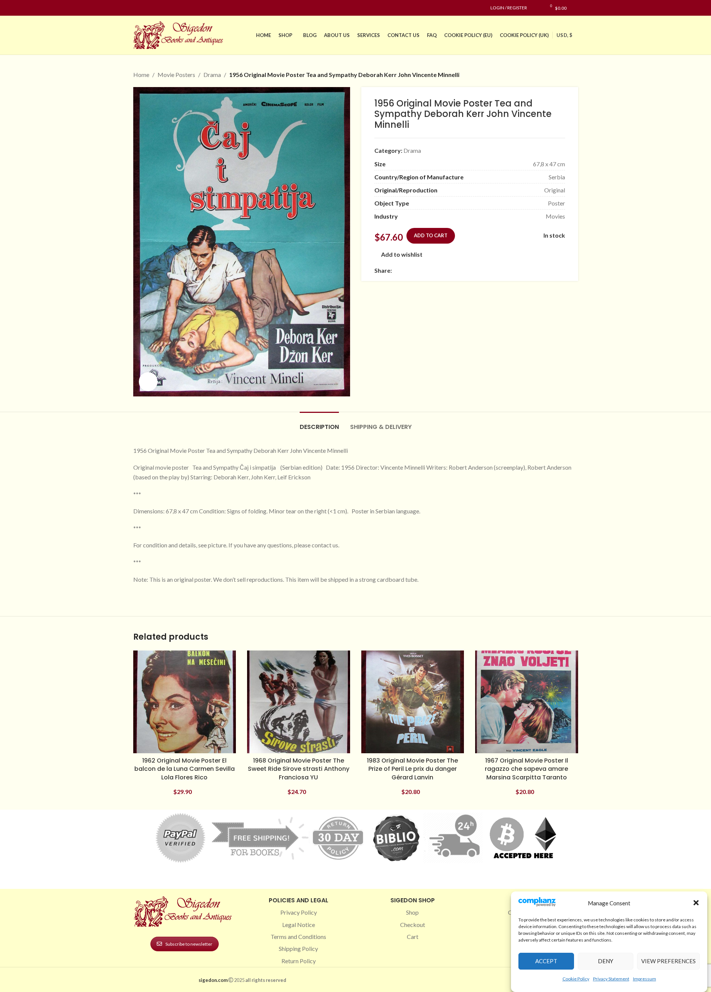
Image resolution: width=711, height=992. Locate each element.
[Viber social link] (477, 270)
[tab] (319, 423)
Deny (605, 961)
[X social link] (405, 270)
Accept (546, 961)
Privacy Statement (611, 978)
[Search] (576, 7)
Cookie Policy (575, 978)
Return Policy (298, 960)
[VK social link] (459, 270)
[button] (696, 902)
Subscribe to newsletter (188, 944)
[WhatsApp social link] (450, 270)
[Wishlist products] (536, 7)
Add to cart (431, 235)
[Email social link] (414, 270)
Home (141, 74)
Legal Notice (298, 924)
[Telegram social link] (468, 270)
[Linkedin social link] (164, 8)
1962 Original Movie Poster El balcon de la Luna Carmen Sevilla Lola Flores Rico (184, 769)
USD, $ (564, 35)
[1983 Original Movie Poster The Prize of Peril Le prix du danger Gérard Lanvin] (412, 702)
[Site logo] (180, 34)
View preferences (668, 961)
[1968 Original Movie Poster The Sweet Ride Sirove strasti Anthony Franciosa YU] (298, 702)
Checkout (412, 924)
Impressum (644, 978)
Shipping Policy (298, 948)
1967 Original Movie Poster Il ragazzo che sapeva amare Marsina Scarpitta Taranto (526, 769)
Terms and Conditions (298, 936)
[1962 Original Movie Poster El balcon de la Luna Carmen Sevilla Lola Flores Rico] (184, 702)
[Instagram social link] (146, 8)
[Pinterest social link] (155, 8)
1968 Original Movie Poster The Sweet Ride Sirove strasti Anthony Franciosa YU (298, 769)
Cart (412, 936)
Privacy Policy (298, 912)
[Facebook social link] (137, 8)
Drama (212, 74)
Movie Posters (176, 74)
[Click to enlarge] (148, 381)
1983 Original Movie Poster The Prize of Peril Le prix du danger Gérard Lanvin (412, 769)
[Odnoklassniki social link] (441, 270)
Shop (412, 912)
